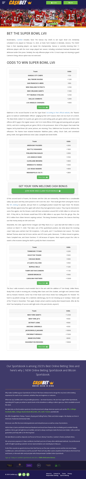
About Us (49, 473)
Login (54, 3)
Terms (64, 473)
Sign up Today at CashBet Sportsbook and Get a (30, 458)
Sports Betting (64, 475)
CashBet (20, 40)
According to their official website (58, 113)
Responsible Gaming (52, 475)
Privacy (70, 473)
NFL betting (14, 205)
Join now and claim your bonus (41, 191)
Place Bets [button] (42, 107)
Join (71, 3)
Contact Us (56, 473)
